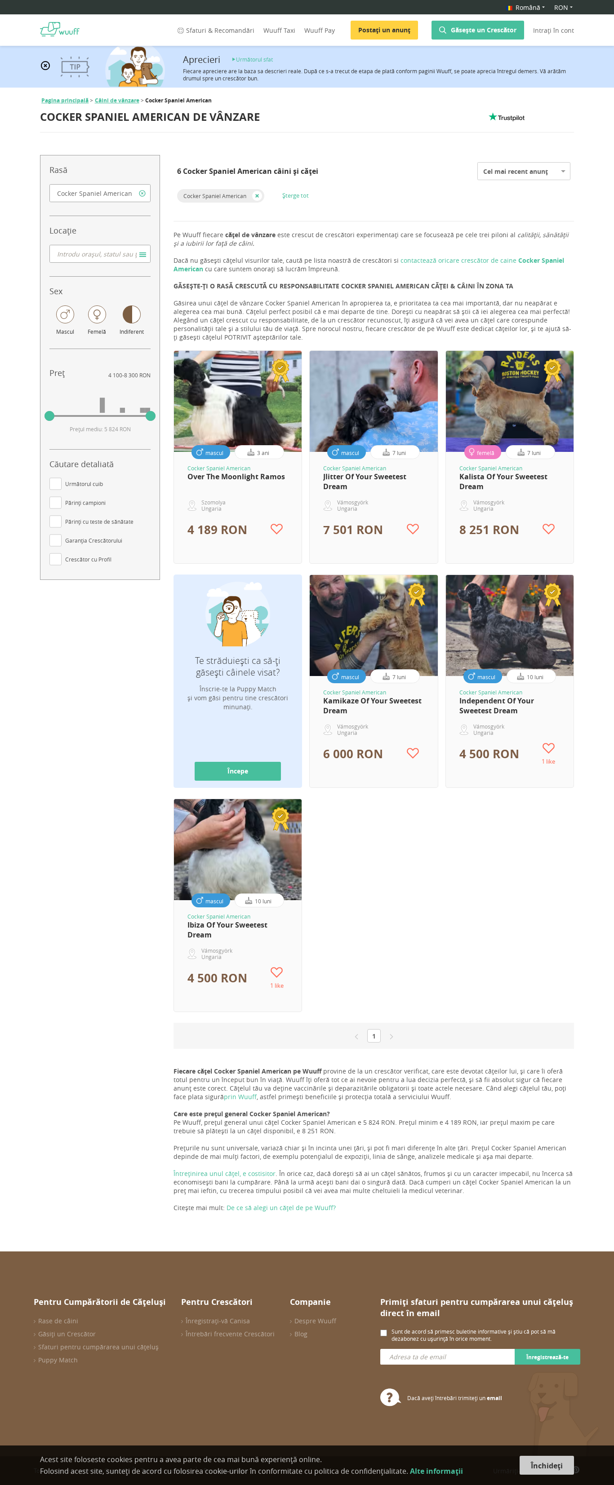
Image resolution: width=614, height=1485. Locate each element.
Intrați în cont (553, 30)
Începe (237, 771)
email (494, 1398)
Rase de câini (58, 1321)
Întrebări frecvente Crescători (230, 1334)
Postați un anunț (384, 30)
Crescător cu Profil (88, 559)
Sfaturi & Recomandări (220, 30)
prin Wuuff (240, 1096)
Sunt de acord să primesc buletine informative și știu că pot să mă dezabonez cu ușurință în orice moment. (474, 1335)
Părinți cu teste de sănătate (99, 521)
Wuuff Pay (319, 30)
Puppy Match (58, 1360)
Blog (300, 1334)
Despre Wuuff (315, 1321)
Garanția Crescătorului (93, 540)
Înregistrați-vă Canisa (218, 1321)
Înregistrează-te (547, 1357)
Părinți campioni (85, 502)
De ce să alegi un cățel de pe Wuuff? (281, 1207)
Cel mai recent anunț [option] (515, 171)
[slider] (49, 416)
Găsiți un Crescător (67, 1334)
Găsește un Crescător (483, 30)
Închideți (547, 1466)
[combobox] (100, 193)
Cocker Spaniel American (214, 195)
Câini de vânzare (117, 100)
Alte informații (436, 1471)
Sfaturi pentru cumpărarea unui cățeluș (98, 1347)
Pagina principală (65, 100)
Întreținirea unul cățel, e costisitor (225, 1173)
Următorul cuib (84, 483)
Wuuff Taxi (279, 30)
